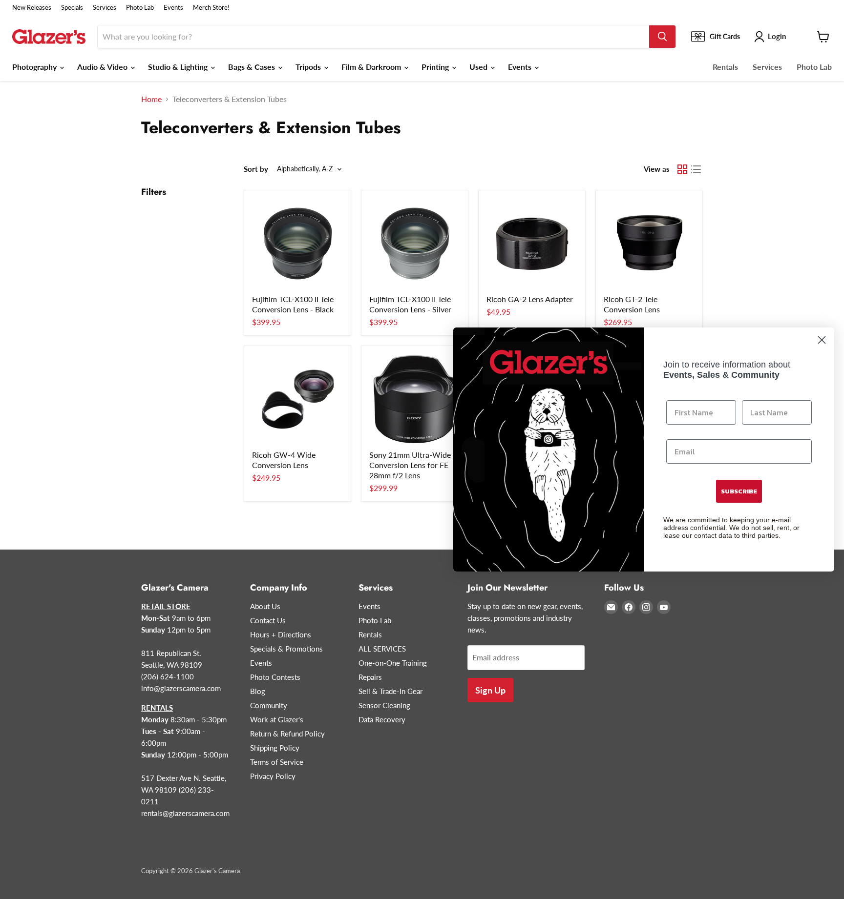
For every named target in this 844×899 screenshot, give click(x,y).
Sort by (256, 169)
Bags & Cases (252, 66)
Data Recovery (382, 719)
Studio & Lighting (179, 66)
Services (104, 7)
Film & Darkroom (372, 66)
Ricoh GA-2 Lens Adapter (529, 299)
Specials (72, 7)
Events (173, 7)
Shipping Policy (274, 747)
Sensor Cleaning (384, 705)
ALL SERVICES (382, 648)
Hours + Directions (280, 634)
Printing (436, 66)
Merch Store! (211, 7)
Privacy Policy (272, 776)
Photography (35, 66)
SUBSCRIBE (739, 491)
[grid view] (682, 169)
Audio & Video (103, 66)
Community (268, 705)
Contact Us (268, 620)
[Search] (662, 36)
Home (151, 99)
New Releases (31, 7)
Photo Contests (275, 677)
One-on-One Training (393, 662)
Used (479, 66)
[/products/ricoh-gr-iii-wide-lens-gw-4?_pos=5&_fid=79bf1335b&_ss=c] (297, 399)
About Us (265, 606)
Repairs (370, 677)
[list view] (696, 169)
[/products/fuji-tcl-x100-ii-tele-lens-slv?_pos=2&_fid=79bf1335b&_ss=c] (414, 243)
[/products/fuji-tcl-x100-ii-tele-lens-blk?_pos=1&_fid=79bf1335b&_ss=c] (297, 243)
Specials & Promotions (286, 648)
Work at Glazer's (276, 719)
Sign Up (490, 690)
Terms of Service (276, 761)
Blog (257, 691)
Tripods (309, 66)
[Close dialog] (821, 339)
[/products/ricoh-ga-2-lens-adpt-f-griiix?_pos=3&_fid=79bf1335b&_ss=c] (531, 243)
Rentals (725, 66)
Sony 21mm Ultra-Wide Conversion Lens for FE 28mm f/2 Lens (410, 465)
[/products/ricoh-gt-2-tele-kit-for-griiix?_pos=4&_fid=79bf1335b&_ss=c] (649, 243)
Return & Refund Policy (287, 733)
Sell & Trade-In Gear (390, 691)
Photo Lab (140, 7)
